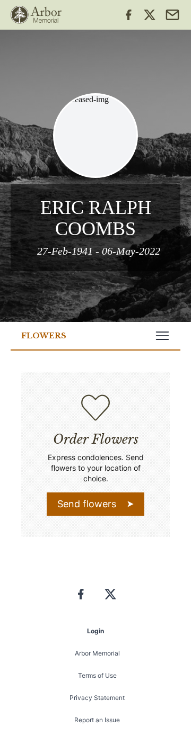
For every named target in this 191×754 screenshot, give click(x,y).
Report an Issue (97, 720)
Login (95, 631)
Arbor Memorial (97, 653)
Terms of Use (97, 675)
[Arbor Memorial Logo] (36, 15)
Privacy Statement (97, 698)
